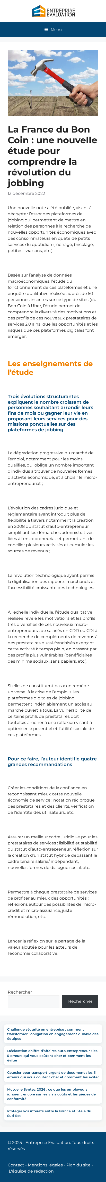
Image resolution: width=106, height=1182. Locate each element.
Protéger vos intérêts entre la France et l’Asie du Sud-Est (49, 1113)
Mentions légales (45, 1165)
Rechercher (20, 992)
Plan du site (78, 1165)
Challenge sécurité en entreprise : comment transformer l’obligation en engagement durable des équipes (53, 1034)
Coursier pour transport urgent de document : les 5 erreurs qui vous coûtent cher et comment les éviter (53, 1074)
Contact (16, 1165)
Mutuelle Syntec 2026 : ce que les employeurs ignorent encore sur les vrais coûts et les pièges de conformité (51, 1094)
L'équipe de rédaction (31, 1171)
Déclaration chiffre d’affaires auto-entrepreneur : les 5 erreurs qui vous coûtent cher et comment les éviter (52, 1055)
